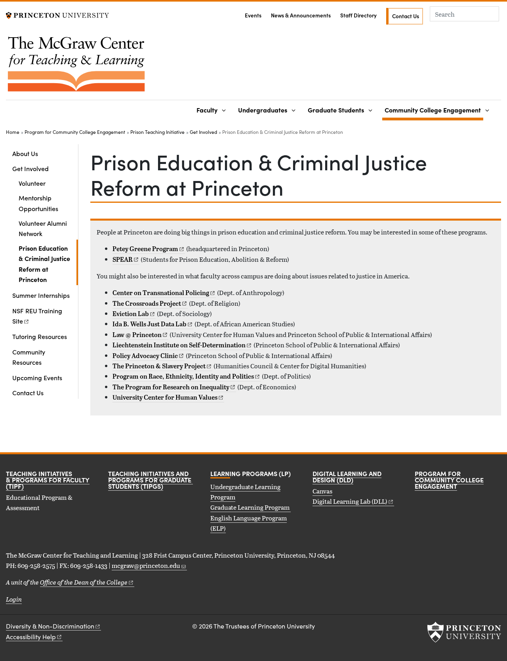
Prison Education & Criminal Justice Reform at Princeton (48, 264)
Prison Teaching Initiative (157, 132)
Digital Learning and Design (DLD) (347, 476)
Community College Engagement (434, 109)
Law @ (137, 334)
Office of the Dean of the (84, 582)
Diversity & (50, 626)
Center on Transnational (160, 292)
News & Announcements (301, 15)
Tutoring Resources (39, 336)
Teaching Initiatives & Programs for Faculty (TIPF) (48, 479)
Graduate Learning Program (250, 507)
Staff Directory (358, 15)
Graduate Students (336, 109)
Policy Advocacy (145, 355)
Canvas (322, 490)
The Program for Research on (170, 387)
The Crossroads (146, 303)
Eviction (130, 313)
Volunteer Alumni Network (43, 228)
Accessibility (31, 636)
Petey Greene (145, 248)
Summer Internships (41, 295)
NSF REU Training (37, 315)
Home (12, 132)
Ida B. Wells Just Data (149, 324)
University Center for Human (164, 397)
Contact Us (405, 16)
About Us (25, 153)
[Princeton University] (57, 14)
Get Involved (203, 132)
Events (253, 15)
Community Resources (28, 356)
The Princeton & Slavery (159, 366)
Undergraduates (262, 109)
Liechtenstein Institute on (179, 345)
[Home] (76, 67)
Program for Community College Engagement (75, 132)
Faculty (206, 109)
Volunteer (32, 183)
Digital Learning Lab (350, 501)
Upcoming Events (37, 377)
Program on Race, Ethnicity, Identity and (183, 376)
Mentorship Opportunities (38, 202)
